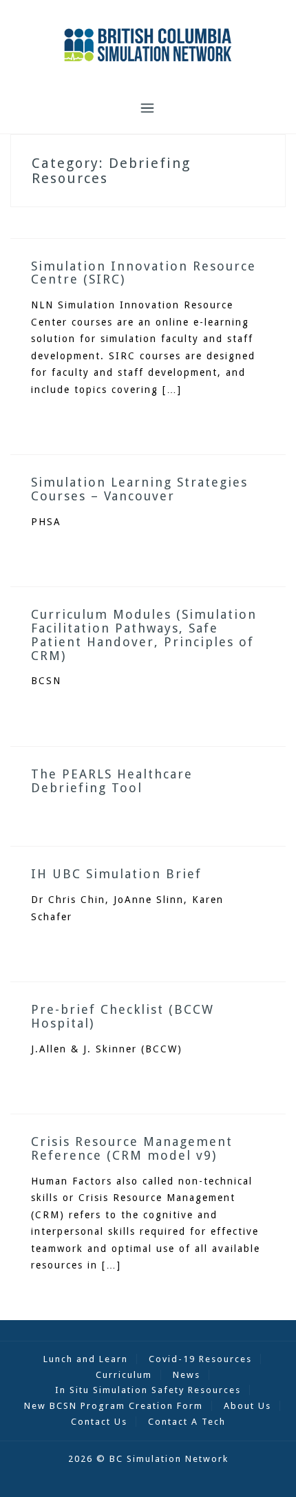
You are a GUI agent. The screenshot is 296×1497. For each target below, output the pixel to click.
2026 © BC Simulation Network (148, 1459)
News (186, 1375)
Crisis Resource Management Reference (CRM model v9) (132, 1148)
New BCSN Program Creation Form (113, 1406)
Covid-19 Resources (200, 1359)
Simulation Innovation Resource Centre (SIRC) (143, 273)
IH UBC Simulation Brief (116, 874)
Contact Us (99, 1421)
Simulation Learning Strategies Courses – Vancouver (139, 489)
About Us (247, 1406)
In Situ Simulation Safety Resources (148, 1390)
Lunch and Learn (85, 1359)
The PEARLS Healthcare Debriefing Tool (112, 781)
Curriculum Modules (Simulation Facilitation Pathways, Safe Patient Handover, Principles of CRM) (144, 634)
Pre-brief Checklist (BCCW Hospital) (122, 1016)
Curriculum (124, 1375)
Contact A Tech (187, 1421)
